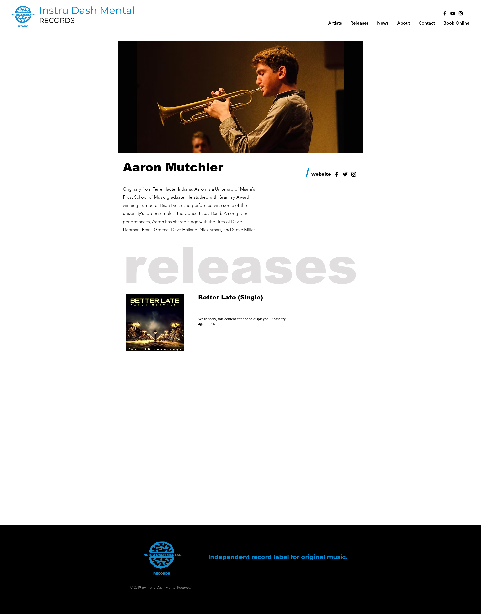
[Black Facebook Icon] (444, 13)
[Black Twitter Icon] (345, 174)
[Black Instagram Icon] (460, 13)
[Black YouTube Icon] (452, 13)
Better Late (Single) (230, 297)
